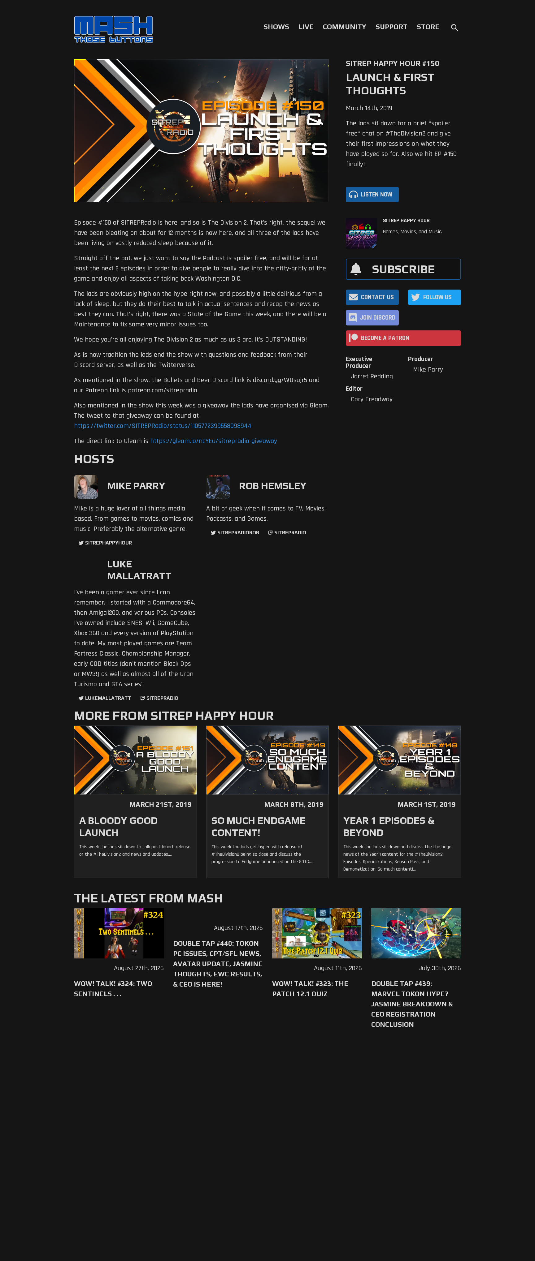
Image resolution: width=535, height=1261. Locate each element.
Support (391, 27)
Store (428, 27)
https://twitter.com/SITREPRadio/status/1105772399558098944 (162, 426)
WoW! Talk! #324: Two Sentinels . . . (113, 988)
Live (306, 27)
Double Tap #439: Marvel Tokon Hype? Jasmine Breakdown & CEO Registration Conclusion (412, 1003)
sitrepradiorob (238, 533)
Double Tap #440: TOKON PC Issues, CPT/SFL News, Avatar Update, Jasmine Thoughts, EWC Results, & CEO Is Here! (218, 963)
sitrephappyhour (108, 543)
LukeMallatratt (108, 698)
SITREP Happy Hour (406, 220)
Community (344, 27)
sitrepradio (290, 533)
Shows (276, 27)
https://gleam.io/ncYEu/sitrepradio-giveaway (213, 441)
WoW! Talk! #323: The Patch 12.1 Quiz (310, 988)
